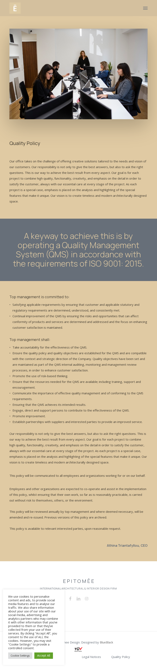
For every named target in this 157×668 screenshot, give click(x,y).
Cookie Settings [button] (20, 655)
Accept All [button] (43, 655)
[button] (145, 8)
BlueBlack (106, 642)
